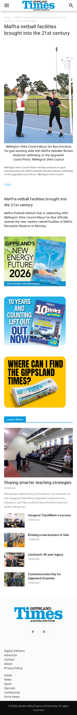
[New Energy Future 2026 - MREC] (35, 287)
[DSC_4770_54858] (38, 142)
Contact (9, 659)
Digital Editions (14, 651)
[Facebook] (33, 632)
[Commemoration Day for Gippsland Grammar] (14, 579)
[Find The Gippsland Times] (35, 406)
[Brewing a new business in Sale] (14, 540)
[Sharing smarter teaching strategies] (38, 453)
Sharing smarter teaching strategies (37, 482)
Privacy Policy (13, 668)
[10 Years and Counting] (35, 346)
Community (12, 692)
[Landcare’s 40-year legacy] (14, 560)
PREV (7, 184)
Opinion (9, 688)
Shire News (12, 697)
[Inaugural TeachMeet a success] (14, 520)
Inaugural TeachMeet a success (49, 515)
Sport (7, 684)
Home (7, 17)
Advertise (10, 655)
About (8, 664)
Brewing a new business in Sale (48, 535)
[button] (6, 5)
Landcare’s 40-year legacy (45, 554)
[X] (44, 632)
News (8, 679)
